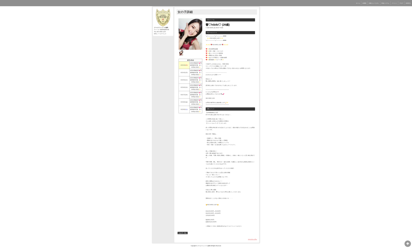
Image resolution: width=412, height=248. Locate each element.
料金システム (385, 3)
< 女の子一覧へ (182, 233)
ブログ (401, 3)
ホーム (358, 3)
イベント (394, 3)
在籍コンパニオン (374, 3)
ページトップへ (252, 239)
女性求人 (408, 3)
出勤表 (364, 3)
